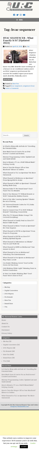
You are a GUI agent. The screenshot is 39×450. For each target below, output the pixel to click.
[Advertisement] (19, 112)
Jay (28, 46)
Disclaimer (6, 330)
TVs (5, 307)
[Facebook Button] (14, 15)
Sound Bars (8, 303)
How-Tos (15, 83)
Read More (8, 79)
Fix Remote (8, 297)
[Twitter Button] (17, 15)
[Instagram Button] (21, 15)
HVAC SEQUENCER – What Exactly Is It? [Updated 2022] (18, 40)
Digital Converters (11, 290)
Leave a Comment (11, 88)
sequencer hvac (29, 86)
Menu (21, 20)
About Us (5, 323)
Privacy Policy (7, 333)
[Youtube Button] (24, 15)
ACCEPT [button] (24, 446)
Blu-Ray (7, 287)
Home (4, 320)
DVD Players (9, 294)
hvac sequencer (16, 86)
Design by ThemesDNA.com (19, 406)
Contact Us (6, 326)
